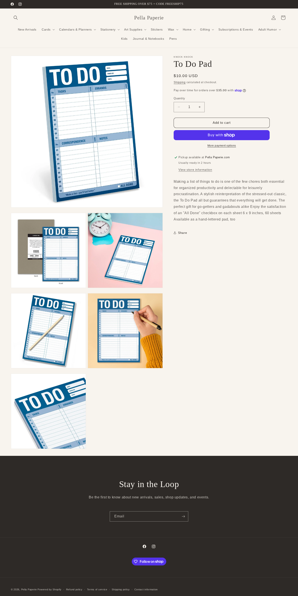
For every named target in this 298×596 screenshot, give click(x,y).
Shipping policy (121, 589)
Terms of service (97, 589)
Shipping (180, 82)
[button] (16, 17)
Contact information (146, 589)
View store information (195, 169)
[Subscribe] (183, 516)
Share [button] (182, 232)
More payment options (221, 145)
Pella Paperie (29, 589)
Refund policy (74, 589)
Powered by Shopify (50, 589)
